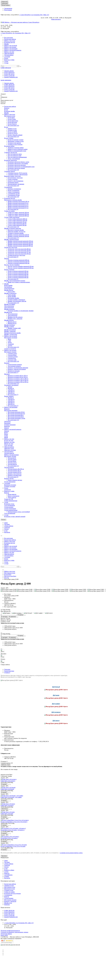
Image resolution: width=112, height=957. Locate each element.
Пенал (6, 434)
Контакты (7, 532)
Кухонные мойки (9, 146)
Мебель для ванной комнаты (12, 50)
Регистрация (8, 10)
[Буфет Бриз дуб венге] (8, 804)
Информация (4, 857)
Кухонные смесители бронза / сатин (18, 162)
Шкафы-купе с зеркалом (15, 318)
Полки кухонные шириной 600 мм (18, 277)
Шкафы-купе (8, 312)
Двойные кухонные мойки (16, 147)
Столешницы (8, 187)
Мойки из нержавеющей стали (17, 151)
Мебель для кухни (9, 41)
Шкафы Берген (8, 290)
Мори (9, 339)
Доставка (7, 524)
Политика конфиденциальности (10, 930)
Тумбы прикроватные (10, 500)
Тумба (6, 436)
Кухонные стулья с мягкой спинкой (14, 516)
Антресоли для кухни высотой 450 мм (19, 253)
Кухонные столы (9, 504)
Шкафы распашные (10, 329)
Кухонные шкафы (9, 111)
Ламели (10, 386)
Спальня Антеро (13, 356)
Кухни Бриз (11, 117)
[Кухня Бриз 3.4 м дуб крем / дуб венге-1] (13, 828)
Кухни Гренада (12, 124)
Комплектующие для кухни (12, 176)
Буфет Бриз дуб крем (7, 813)
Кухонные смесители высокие (17, 165)
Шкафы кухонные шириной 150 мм (18, 234)
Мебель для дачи (9, 52)
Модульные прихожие (10, 410)
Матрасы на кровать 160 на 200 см (18, 382)
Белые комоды (12, 494)
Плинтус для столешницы (15, 181)
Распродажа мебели (10, 39)
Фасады (6, 577)
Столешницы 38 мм (14, 195)
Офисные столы (9, 448)
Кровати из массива (14, 371)
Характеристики (9, 671)
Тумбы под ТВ (8, 499)
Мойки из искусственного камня (17, 149)
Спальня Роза (12, 358)
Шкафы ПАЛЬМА (9, 304)
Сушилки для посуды (10, 152)
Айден (10, 342)
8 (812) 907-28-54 (9, 74)
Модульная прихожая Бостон (16, 413)
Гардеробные (8, 287)
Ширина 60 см (12, 323)
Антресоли (7, 489)
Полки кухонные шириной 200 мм (18, 271)
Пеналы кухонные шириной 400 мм (18, 260)
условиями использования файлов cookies (71, 852)
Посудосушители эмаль (15, 154)
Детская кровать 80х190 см (16, 469)
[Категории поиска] (1, 535)
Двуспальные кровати (14, 366)
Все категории (8, 37)
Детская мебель (8, 55)
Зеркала (6, 428)
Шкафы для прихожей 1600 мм (17, 301)
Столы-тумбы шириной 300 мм (17, 225)
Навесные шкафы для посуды (16, 231)
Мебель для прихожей (10, 48)
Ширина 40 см (12, 322)
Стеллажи (7, 56)
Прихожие (7, 423)
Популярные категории (8, 881)
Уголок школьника (9, 481)
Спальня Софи (12, 360)
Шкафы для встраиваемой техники (14, 280)
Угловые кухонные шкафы (16, 233)
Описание (7, 669)
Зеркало (6, 431)
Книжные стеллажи (10, 485)
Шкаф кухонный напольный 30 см (18, 203)
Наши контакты (56, 19)
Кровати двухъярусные (14, 475)
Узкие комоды (12, 497)
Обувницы (7, 421)
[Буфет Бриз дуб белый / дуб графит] (12, 795)
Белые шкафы (8, 285)
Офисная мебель (9, 53)
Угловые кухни (8, 890)
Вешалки (7, 409)
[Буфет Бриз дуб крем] (8, 812)
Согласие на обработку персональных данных (14, 932)
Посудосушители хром (14, 155)
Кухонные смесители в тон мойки (18, 163)
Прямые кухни (12, 128)
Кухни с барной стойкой (15, 135)
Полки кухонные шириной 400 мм (18, 274)
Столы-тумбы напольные (11, 217)
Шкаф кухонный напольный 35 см (18, 204)
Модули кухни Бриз (10, 576)
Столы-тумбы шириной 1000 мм (17, 219)
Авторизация (8, 8)
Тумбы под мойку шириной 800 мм (18, 215)
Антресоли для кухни (10, 247)
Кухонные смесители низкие (16, 168)
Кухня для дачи (8, 440)
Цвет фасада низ (5, 611)
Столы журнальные (10, 508)
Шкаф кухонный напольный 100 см (18, 201)
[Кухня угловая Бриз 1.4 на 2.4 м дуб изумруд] (15, 820)
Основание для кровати (11, 385)
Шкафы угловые (9, 326)
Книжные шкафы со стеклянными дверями (21, 310)
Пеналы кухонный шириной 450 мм (18, 261)
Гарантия (7, 527)
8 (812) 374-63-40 (9, 75)
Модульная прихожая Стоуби (16, 418)
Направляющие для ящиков (16, 184)
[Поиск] (20, 66)
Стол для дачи (8, 445)
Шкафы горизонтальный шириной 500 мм (20, 242)
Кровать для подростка (14, 473)
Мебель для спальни (10, 47)
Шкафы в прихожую (10, 293)
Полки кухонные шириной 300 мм (18, 272)
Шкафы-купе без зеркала (15, 317)
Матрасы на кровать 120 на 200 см (18, 379)
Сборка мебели (8, 526)
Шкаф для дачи (8, 443)
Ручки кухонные (13, 179)
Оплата (6, 529)
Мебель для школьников (11, 455)
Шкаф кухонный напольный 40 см (18, 206)
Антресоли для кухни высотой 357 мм (19, 252)
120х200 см (11, 390)
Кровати (6, 108)
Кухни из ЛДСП (13, 133)
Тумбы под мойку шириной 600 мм (18, 214)
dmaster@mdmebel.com (11, 77)
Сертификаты (8, 875)
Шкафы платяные (9, 325)
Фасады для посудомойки (12, 265)
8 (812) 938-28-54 (9, 72)
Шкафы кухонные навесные (12, 228)
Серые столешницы (14, 192)
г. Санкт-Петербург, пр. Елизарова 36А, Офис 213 (34, 14)
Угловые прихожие (10, 424)
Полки (6, 58)
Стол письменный (9, 513)
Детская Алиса (12, 462)
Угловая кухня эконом (14, 143)
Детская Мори (12, 461)
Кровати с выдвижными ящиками (18, 367)
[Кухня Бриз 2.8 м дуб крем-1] (10, 836)
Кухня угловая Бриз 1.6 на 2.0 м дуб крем (13, 846)
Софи (9, 341)
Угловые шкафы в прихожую (16, 299)
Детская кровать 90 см (14, 470)
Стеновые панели (9, 171)
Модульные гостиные (10, 337)
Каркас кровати (9, 396)
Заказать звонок (9, 71)
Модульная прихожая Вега (16, 415)
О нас (6, 530)
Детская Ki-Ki (12, 458)
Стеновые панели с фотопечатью (17, 174)
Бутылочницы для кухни (15, 177)
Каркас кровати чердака (15, 480)
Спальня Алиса (12, 353)
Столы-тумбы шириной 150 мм (17, 222)
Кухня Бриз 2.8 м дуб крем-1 (9, 838)
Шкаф (6, 437)
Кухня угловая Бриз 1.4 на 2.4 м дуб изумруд (14, 822)
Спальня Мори (12, 355)
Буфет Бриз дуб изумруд (8, 781)
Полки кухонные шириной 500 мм (18, 276)
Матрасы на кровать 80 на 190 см (18, 375)
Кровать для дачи (9, 442)
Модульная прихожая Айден (16, 412)
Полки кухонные (9, 269)
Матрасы (7, 374)
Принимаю (4, 856)
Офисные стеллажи (10, 450)
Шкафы (6, 44)
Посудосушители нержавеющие (17, 157)
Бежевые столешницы (14, 189)
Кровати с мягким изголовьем (17, 369)
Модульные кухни (9, 116)
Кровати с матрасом (10, 901)
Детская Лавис (12, 459)
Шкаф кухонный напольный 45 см (18, 208)
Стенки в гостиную (10, 348)
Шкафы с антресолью (10, 334)
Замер (6, 522)
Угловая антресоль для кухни (16, 255)
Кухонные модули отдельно (12, 893)
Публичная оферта (6, 933)
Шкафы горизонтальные (11, 239)
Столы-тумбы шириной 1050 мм (17, 220)
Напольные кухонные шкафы (13, 200)
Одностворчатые (9, 288)
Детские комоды (9, 453)
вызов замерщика (6, 80)
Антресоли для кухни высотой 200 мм (19, 249)
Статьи (6, 871)
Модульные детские (10, 456)
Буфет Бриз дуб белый (7, 789)
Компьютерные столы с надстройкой (19, 511)
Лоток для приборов (14, 158)
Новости (6, 873)
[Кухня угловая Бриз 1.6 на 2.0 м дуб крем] (14, 844)
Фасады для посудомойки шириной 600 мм (21, 268)
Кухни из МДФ (12, 132)
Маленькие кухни (9, 888)
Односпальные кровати (15, 364)
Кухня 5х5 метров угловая (15, 139)
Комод (6, 432)
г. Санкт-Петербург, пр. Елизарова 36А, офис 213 (19, 923)
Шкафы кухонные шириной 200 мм (18, 236)
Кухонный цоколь (13, 182)
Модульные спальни (10, 352)
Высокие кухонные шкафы (16, 230)
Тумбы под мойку (9, 211)
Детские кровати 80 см (14, 472)
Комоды (6, 492)
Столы (6, 61)
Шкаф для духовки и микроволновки (19, 282)
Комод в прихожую (13, 496)
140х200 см (11, 391)
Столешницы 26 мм (14, 193)
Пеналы (6, 258)
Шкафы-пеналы (9, 320)
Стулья (6, 63)
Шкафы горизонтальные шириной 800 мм (20, 246)
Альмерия (11, 344)
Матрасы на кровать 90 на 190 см (18, 377)
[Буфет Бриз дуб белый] (8, 787)
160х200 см (11, 393)
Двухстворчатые (9, 306)
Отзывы (7, 672)
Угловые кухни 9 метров (15, 144)
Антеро (10, 345)
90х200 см (11, 388)
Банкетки (7, 426)
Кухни (6, 109)
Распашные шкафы (13, 298)
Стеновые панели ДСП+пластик (17, 173)
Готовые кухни (12, 130)
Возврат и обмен (9, 870)
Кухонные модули (9, 42)
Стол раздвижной (9, 505)
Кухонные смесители (10, 160)
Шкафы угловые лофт (14, 328)
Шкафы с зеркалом (9, 331)
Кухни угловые (8, 138)
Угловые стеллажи (9, 486)
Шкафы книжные (9, 309)
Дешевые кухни (9, 885)
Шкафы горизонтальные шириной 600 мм (20, 244)
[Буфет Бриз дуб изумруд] (9, 779)
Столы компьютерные (10, 510)
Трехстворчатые (9, 307)
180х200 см (11, 404)
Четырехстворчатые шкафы (12, 333)
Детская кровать (9, 467)
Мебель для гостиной (10, 45)
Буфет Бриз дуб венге (7, 805)
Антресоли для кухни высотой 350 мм (19, 250)
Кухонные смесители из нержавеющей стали (21, 166)
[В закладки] (8, 784)
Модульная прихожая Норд (16, 417)
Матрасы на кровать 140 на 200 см (18, 380)
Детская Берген (12, 464)
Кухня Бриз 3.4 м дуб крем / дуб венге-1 (12, 830)
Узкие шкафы (12, 295)
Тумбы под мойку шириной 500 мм (18, 212)
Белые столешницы (13, 190)
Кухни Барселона (13, 120)
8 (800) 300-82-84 (6, 68)
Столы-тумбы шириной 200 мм (17, 223)
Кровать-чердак (9, 478)
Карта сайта (4, 935)
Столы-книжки (8, 507)
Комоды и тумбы (9, 60)
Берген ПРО (11, 291)
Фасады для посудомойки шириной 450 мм (21, 266)
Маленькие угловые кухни (16, 141)
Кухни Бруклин (12, 122)
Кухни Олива (12, 119)
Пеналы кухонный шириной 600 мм (18, 263)
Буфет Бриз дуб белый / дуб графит (11, 797)
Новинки (7, 904)
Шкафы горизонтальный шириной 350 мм (20, 241)
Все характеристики (10, 606)
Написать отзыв (5, 764)
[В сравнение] (10, 784)
